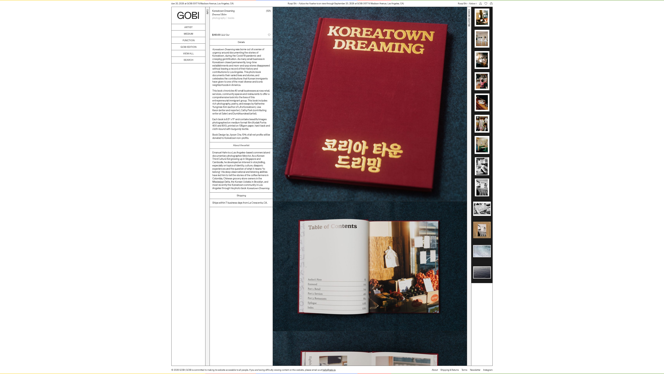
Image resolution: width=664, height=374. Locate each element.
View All (188, 53)
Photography (219, 18)
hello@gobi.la (328, 370)
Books (231, 18)
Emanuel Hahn (219, 14)
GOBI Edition (188, 47)
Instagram (488, 370)
